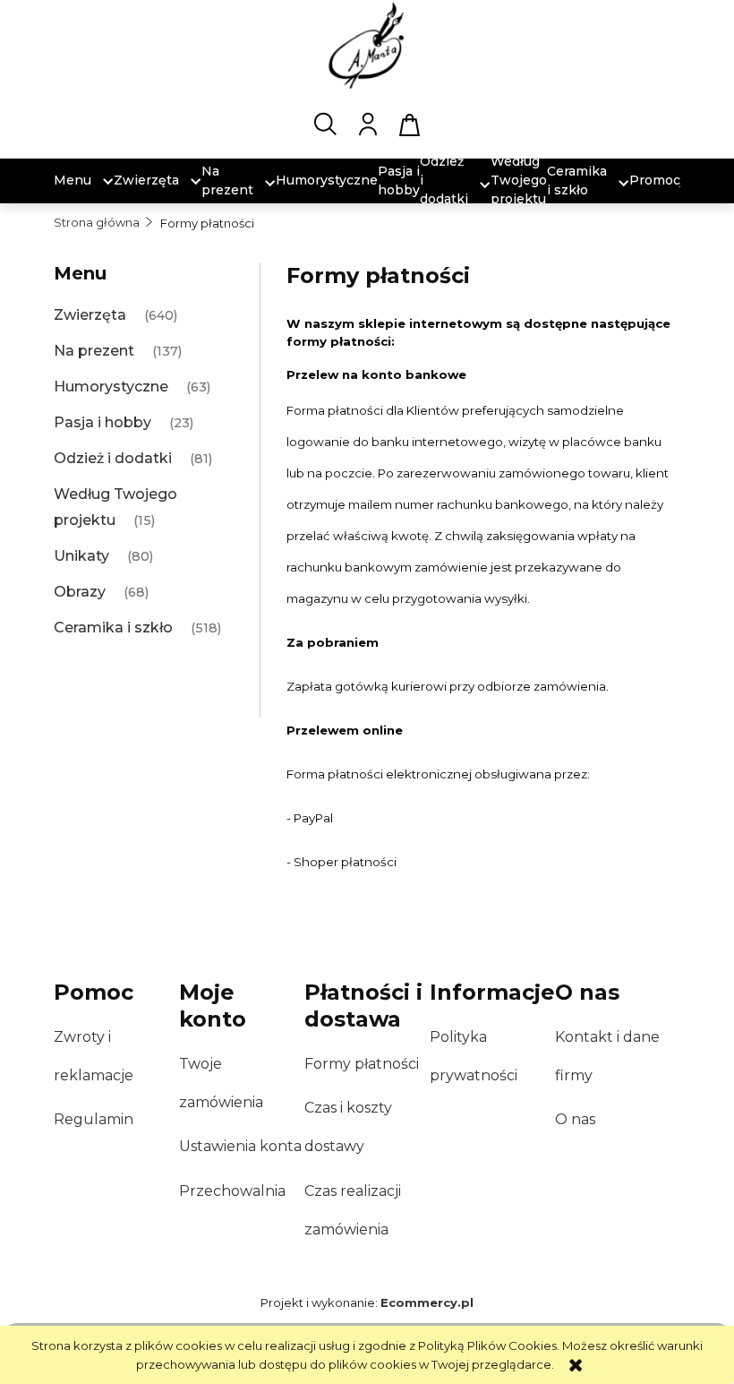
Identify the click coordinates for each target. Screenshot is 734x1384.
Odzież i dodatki (113, 458)
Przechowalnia (232, 1190)
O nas (575, 1119)
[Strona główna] (367, 45)
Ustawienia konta (240, 1146)
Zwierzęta (90, 314)
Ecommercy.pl (427, 1302)
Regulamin (93, 1119)
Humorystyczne (111, 386)
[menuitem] (72, 180)
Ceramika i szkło (113, 627)
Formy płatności (361, 1063)
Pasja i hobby (102, 422)
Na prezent (94, 350)
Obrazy (80, 591)
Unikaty (81, 555)
